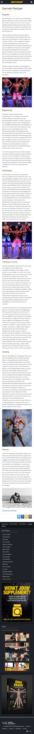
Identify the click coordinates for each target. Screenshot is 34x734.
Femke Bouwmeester (7, 574)
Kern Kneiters (23, 524)
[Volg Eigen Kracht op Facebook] (27, 731)
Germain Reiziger (6, 579)
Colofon (28, 726)
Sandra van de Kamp (7, 561)
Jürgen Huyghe (6, 556)
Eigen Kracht (5, 524)
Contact (11, 728)
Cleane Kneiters (13, 524)
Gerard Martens (6, 537)
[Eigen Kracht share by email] (26, 517)
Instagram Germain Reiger (9, 510)
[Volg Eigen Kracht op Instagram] (30, 731)
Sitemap (4, 728)
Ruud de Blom (5, 551)
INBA (5, 460)
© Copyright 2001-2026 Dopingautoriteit (13, 726)
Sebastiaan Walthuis (7, 571)
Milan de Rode (5, 549)
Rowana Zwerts (6, 576)
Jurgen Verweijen (6, 546)
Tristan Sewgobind (6, 554)
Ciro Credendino (6, 559)
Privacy (25, 728)
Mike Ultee (5, 564)
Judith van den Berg (7, 544)
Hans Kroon (5, 539)
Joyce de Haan (6, 542)
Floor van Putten (6, 534)
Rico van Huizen (6, 566)
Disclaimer (18, 728)
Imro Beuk (4, 569)
